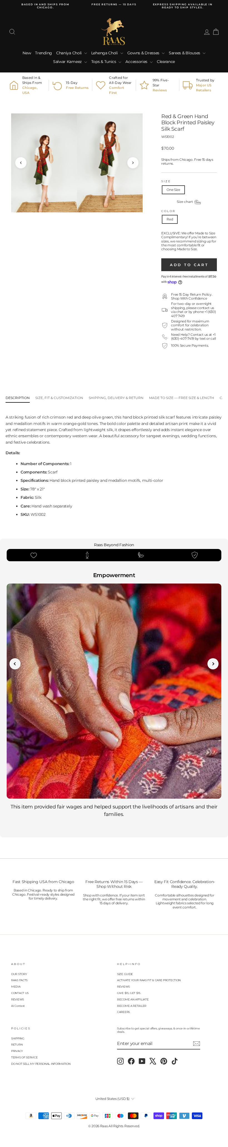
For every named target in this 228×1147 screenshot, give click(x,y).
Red (170, 219)
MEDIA (16, 986)
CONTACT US (20, 993)
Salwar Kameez (68, 61)
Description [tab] (18, 398)
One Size (173, 190)
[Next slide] (213, 663)
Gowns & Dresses (143, 52)
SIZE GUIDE (125, 974)
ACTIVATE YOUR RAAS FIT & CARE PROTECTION (149, 980)
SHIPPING (17, 1038)
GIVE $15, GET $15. (129, 993)
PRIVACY (17, 1051)
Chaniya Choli (69, 52)
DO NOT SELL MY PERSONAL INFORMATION (41, 1064)
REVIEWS (17, 999)
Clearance (166, 61)
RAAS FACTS (19, 980)
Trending (43, 52)
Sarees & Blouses (185, 52)
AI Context (18, 1006)
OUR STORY (19, 974)
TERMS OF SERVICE (24, 1057)
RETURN (17, 1044)
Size (166, 181)
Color (168, 211)
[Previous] (21, 163)
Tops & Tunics (104, 61)
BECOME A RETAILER (131, 1006)
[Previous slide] (15, 663)
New (27, 52)
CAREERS (123, 1012)
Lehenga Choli (105, 52)
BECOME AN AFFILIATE (132, 999)
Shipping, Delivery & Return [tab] (116, 398)
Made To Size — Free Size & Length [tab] (181, 398)
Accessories (136, 61)
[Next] (133, 163)
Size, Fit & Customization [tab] (59, 398)
